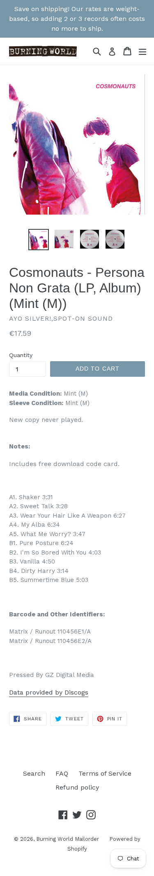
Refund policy (77, 787)
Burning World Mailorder (67, 839)
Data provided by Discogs (48, 692)
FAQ (61, 773)
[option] (38, 239)
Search (34, 773)
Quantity (20, 355)
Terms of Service (104, 773)
